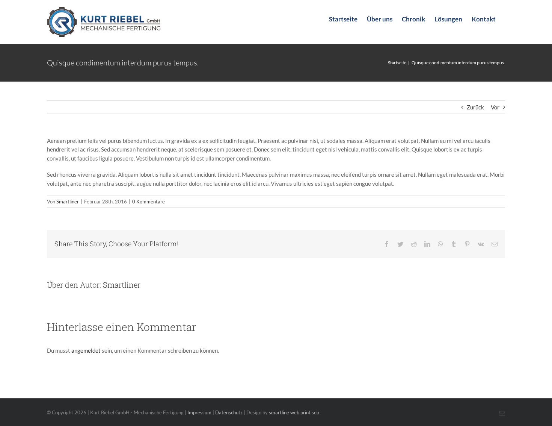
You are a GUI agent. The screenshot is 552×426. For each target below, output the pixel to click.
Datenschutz (229, 412)
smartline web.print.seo (294, 412)
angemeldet (86, 350)
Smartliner (67, 202)
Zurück (475, 107)
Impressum (199, 412)
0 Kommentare (148, 202)
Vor (495, 107)
